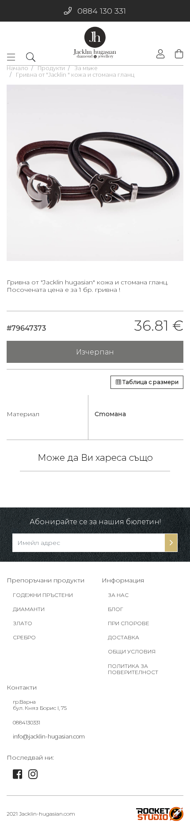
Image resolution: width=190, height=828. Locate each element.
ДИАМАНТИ (29, 609)
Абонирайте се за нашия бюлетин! (95, 522)
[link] (17, 776)
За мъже (86, 68)
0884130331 (26, 722)
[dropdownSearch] (30, 56)
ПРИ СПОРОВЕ (128, 623)
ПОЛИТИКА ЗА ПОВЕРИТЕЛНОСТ (133, 669)
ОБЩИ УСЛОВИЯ (132, 651)
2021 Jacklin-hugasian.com (41, 813)
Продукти (51, 68)
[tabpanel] (95, 173)
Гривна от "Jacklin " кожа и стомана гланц (75, 74)
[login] (160, 55)
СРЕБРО (24, 637)
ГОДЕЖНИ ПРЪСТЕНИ (43, 595)
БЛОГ (115, 609)
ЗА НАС (118, 595)
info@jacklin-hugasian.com (49, 736)
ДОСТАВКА (123, 637)
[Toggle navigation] (14, 57)
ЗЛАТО (22, 623)
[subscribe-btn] (171, 542)
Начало (17, 68)
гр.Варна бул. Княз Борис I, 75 (40, 705)
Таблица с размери (150, 382)
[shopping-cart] (177, 54)
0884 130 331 (101, 10)
